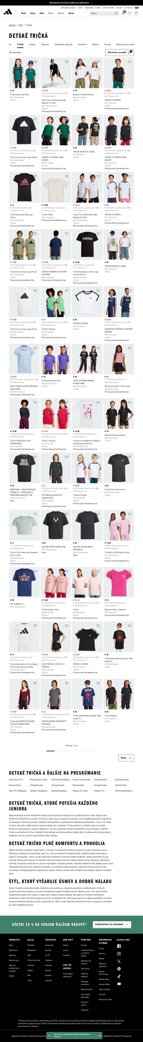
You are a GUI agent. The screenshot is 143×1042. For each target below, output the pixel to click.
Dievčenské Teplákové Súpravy (124, 785)
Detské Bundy (122, 780)
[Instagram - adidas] (125, 954)
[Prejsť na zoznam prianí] (129, 13)
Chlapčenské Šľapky (57, 785)
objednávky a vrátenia (93, 8)
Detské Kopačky (59, 791)
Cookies (54, 1036)
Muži (23, 13)
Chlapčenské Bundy (100, 780)
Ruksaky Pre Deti (38, 780)
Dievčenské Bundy (81, 780)
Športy (61, 13)
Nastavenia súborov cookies (23, 1036)
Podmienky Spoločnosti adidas (107, 1036)
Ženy (32, 13)
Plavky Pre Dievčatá (99, 791)
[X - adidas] (125, 961)
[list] (71, 45)
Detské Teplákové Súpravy (38, 791)
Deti (42, 13)
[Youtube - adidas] (125, 984)
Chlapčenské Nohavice (36, 785)
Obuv (50, 13)
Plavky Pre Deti (80, 791)
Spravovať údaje (43, 1036)
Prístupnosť (126, 1036)
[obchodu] (7, 12)
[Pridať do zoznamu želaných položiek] (35, 62)
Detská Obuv (15, 785)
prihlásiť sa (128, 8)
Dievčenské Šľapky (60, 780)
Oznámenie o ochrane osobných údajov (75, 1036)
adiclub (119, 8)
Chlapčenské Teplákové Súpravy (103, 785)
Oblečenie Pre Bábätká (16, 780)
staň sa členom (108, 8)
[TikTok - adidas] (125, 977)
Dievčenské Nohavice (78, 785)
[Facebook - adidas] (125, 946)
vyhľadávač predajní (68, 8)
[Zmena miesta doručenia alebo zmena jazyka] (137, 8)
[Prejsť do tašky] (136, 13)
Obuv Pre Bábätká (18, 791)
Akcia (71, 13)
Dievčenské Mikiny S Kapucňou (124, 791)
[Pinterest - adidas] (125, 969)
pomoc (80, 8)
